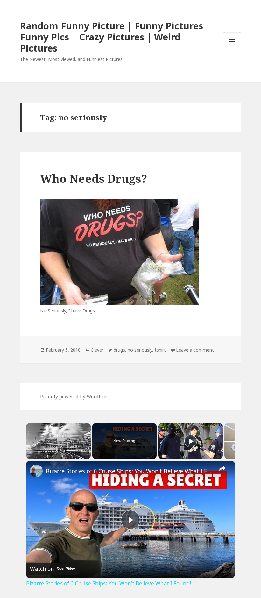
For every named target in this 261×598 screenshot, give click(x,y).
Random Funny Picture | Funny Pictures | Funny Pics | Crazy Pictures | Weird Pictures (115, 36)
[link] (36, 471)
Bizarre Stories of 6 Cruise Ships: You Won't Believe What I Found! (129, 471)
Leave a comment (195, 350)
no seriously (140, 350)
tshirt (160, 350)
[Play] (190, 441)
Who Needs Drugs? (93, 178)
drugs (119, 350)
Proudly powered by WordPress (75, 397)
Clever (97, 350)
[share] (222, 468)
